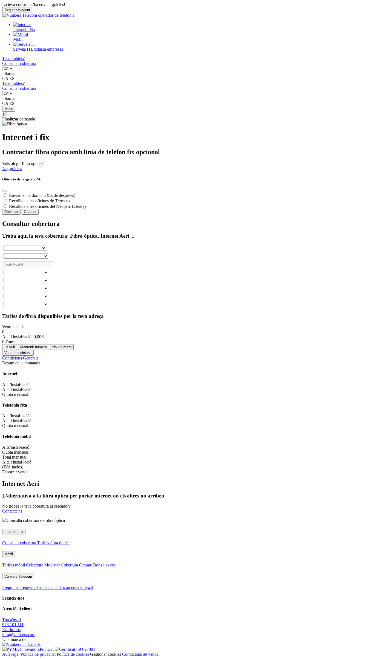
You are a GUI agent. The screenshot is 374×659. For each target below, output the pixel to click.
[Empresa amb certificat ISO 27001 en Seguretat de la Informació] (75, 649)
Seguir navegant (17, 10)
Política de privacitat (39, 654)
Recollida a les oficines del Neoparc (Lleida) (47, 206)
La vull (9, 347)
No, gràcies (12, 168)
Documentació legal (75, 587)
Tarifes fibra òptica (53, 542)
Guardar (30, 212)
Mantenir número (33, 347)
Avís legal (11, 654)
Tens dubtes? (13, 58)
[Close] (4, 191)
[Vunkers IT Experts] (21, 644)
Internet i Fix (24, 29)
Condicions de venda (140, 654)
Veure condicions (17, 353)
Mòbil (18, 39)
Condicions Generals (20, 358)
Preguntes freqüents (19, 587)
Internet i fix (13, 531)
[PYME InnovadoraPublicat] (28, 649)
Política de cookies (73, 654)
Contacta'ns (12, 511)
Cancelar (11, 212)
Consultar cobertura (19, 63)
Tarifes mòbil (14, 565)
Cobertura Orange (77, 565)
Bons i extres (104, 565)
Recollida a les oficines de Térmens (39, 200)
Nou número (61, 347)
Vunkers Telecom (18, 576)
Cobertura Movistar (43, 565)
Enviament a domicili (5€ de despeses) (42, 195)
